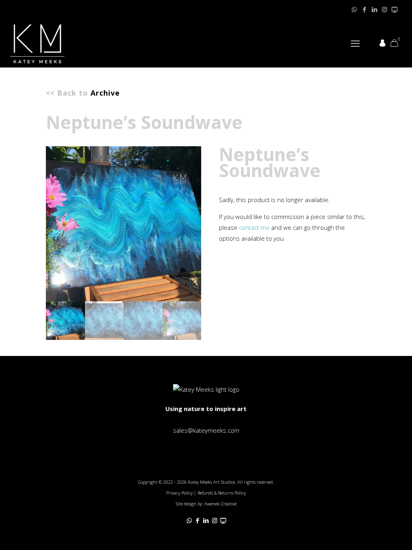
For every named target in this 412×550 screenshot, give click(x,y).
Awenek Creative (220, 504)
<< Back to (83, 93)
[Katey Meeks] (37, 43)
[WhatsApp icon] (354, 9)
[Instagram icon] (384, 9)
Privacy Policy (179, 493)
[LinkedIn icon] (374, 9)
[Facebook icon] (364, 9)
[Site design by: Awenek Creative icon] (394, 9)
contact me (254, 227)
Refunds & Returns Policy (222, 493)
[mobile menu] (355, 43)
